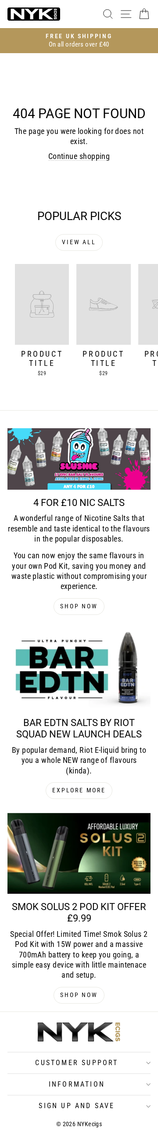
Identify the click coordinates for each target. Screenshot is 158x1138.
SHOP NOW (78, 606)
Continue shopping (79, 156)
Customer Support (76, 1063)
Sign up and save (77, 1106)
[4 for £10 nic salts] (79, 458)
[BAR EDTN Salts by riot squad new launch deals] (79, 669)
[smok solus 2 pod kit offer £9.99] (79, 853)
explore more (79, 790)
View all (79, 242)
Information (77, 1084)
